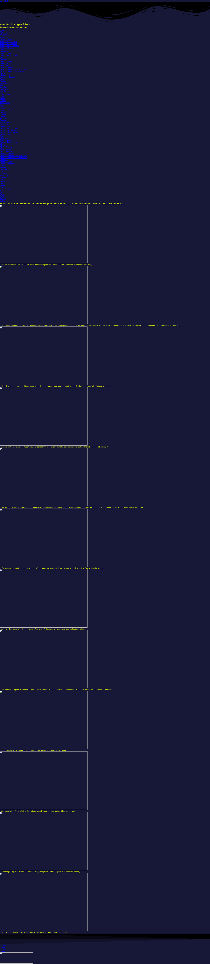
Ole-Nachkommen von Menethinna (13, 71)
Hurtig (2, 99)
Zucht (2, 105)
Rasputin (3, 79)
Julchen (3, 101)
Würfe (2, 110)
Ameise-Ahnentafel (7, 53)
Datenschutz (5, 947)
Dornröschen (5, 95)
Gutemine (4, 73)
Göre (2, 97)
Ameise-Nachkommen (8, 55)
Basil (2, 85)
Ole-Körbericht (5, 63)
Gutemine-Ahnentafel (8, 77)
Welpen (3, 107)
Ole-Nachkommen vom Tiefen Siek (13, 69)
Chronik (3, 112)
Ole (1, 57)
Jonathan (3, 87)
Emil (2, 93)
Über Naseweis (6, 40)
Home (2, 30)
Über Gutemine (6, 75)
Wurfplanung (5, 109)
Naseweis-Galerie (7, 48)
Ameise (3, 50)
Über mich (4, 34)
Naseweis (4, 38)
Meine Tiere (4, 36)
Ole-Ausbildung (6, 65)
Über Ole (3, 59)
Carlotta (3, 91)
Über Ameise (5, 52)
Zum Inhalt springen (7, 1)
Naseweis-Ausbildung (8, 44)
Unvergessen (5, 83)
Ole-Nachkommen (7, 67)
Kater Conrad (5, 103)
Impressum (4, 945)
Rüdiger (3, 81)
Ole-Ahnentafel (6, 61)
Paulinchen (4, 89)
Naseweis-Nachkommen (9, 46)
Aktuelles (3, 32)
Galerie (3, 114)
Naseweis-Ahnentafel (8, 42)
